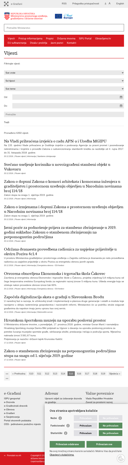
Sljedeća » (114, 373)
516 (79, 373)
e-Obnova (9, 409)
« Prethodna (18, 373)
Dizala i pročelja (38, 42)
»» (7, 378)
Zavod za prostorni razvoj (99, 402)
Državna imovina (66, 38)
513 (55, 373)
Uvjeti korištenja (38, 461)
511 (39, 373)
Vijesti (11, 38)
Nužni (53, 418)
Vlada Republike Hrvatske (99, 398)
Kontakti (71, 42)
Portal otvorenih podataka (17, 420)
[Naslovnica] (31, 16)
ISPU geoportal (12, 398)
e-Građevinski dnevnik (16, 405)
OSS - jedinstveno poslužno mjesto (22, 424)
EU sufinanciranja (17, 42)
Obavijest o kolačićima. (62, 454)
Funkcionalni (57, 425)
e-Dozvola (9, 402)
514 (63, 373)
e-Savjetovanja (12, 416)
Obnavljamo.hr (103, 38)
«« (7, 373)
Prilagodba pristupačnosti (85, 3)
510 (31, 373)
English (120, 3)
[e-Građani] (18, 4)
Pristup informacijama (30, 38)
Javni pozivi (57, 42)
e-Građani (9, 413)
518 (95, 373)
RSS (64, 3)
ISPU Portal (85, 38)
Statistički (56, 433)
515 (71, 373)
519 (103, 373)
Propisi (50, 38)
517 (87, 373)
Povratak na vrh (14, 455)
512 (47, 373)
